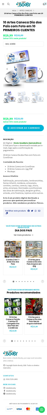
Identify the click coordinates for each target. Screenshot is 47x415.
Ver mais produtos (22, 235)
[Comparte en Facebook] (28, 211)
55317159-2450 (11, 379)
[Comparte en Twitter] (32, 211)
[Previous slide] (7, 69)
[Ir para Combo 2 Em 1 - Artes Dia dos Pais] (13, 249)
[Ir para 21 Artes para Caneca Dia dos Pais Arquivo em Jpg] (34, 249)
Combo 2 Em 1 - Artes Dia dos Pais (13, 262)
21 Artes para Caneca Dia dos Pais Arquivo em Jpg (34, 263)
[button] (7, 213)
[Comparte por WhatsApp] (35, 211)
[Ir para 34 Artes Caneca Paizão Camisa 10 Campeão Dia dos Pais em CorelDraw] (13, 306)
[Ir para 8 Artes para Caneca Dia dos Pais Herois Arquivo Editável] (34, 306)
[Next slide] (40, 69)
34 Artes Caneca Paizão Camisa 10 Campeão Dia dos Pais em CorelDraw (13, 322)
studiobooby (10, 388)
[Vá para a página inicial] (23, 4)
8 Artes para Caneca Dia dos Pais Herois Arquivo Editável (34, 320)
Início (14, 10)
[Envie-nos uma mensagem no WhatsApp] (41, 409)
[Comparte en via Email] (39, 211)
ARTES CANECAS (25, 10)
